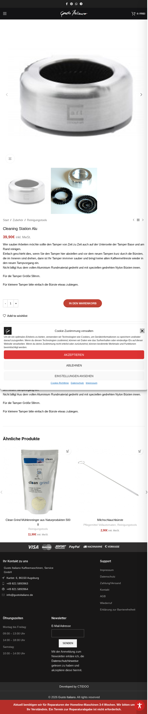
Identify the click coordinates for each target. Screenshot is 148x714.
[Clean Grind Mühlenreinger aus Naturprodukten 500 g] (38, 481)
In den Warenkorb (83, 303)
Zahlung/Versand (110, 583)
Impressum (91, 383)
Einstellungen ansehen (74, 375)
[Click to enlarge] (10, 158)
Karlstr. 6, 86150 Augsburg (23, 577)
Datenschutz (77, 383)
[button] (142, 331)
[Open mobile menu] (5, 13)
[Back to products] (138, 220)
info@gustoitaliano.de (20, 594)
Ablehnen (74, 365)
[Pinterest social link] (71, 4)
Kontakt (104, 589)
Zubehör (18, 220)
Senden (68, 643)
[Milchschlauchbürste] (110, 481)
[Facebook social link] (66, 4)
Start (6, 220)
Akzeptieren (74, 354)
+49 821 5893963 (17, 583)
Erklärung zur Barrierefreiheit (117, 609)
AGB (103, 596)
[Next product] (142, 220)
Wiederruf (106, 603)
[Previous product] (133, 220)
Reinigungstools (37, 220)
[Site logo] (74, 13)
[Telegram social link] (81, 4)
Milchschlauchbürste (110, 520)
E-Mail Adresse (61, 626)
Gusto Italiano (67, 697)
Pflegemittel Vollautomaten (99, 524)
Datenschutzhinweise (64, 660)
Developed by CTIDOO (74, 686)
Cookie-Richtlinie (60, 383)
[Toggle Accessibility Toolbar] (139, 705)
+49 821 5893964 (17, 589)
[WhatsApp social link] (76, 4)
